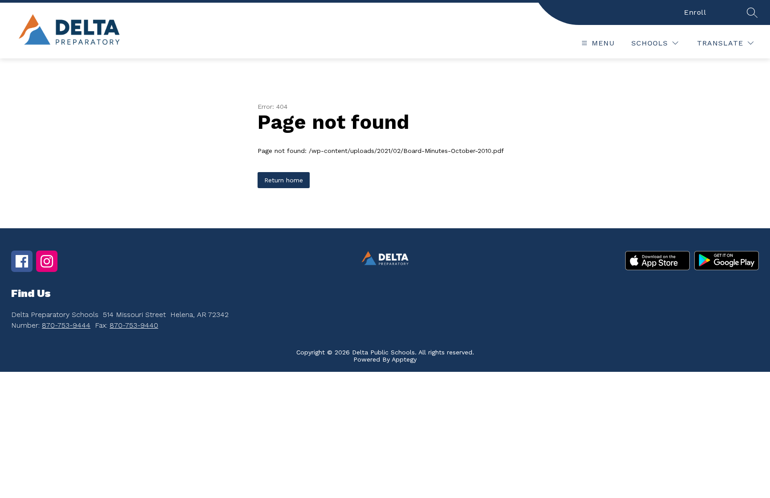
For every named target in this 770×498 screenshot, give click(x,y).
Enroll (695, 12)
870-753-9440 (134, 325)
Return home (283, 180)
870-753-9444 (66, 325)
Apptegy (404, 359)
